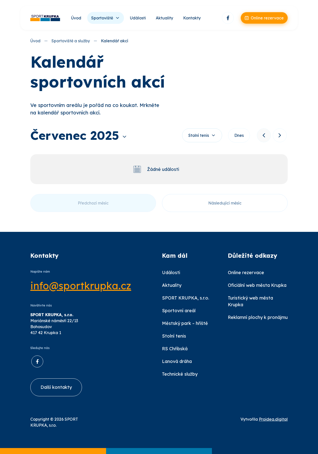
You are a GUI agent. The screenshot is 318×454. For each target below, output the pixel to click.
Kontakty (192, 17)
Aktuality (164, 17)
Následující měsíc (224, 203)
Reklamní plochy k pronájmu (258, 317)
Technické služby (180, 374)
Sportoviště (102, 17)
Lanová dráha (177, 361)
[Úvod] (45, 18)
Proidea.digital (273, 419)
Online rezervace (246, 272)
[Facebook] (228, 18)
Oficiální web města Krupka (257, 285)
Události (138, 17)
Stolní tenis (198, 135)
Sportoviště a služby (70, 40)
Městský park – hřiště (185, 323)
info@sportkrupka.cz (80, 285)
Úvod (76, 17)
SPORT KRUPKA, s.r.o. (185, 298)
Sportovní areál (179, 310)
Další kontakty (56, 387)
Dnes (239, 135)
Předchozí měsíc (93, 203)
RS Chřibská (175, 349)
